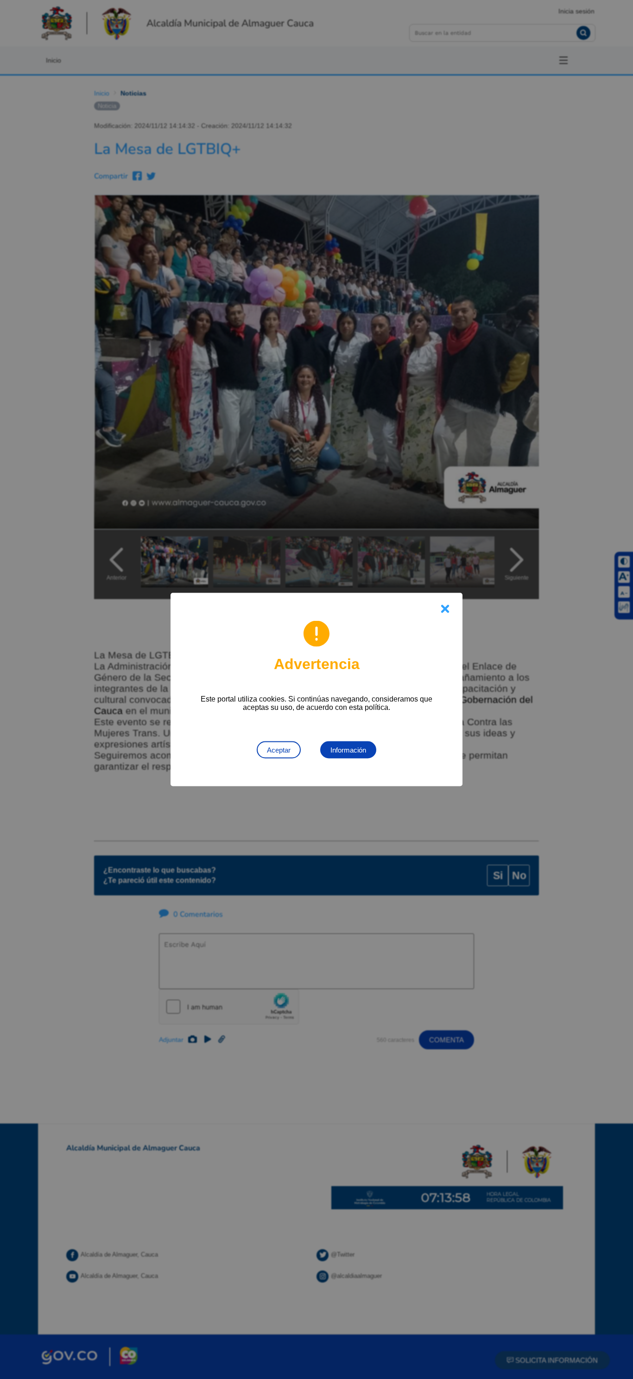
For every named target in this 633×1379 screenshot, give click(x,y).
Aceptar (279, 750)
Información (348, 750)
